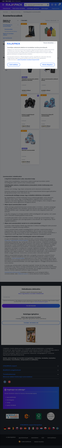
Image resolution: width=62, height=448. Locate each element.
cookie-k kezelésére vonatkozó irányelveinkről (28, 59)
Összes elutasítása (48, 43)
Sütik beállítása (13, 64)
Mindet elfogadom (47, 64)
